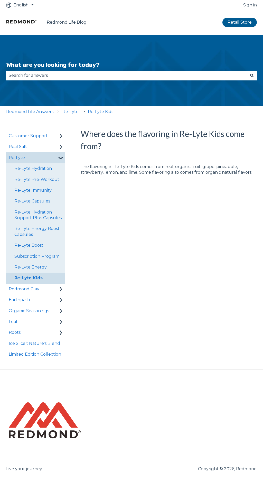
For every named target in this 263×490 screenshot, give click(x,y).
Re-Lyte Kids (100, 111)
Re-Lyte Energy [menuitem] (30, 267)
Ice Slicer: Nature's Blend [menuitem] (34, 343)
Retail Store (240, 22)
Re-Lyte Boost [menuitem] (28, 245)
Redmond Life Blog (67, 22)
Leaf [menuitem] (13, 321)
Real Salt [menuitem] (18, 146)
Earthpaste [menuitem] (20, 299)
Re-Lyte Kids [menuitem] (28, 277)
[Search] (252, 75)
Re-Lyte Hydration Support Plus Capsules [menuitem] (38, 215)
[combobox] (126, 75)
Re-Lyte (70, 111)
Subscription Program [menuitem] (37, 256)
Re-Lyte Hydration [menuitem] (33, 168)
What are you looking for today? (53, 64)
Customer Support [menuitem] (28, 135)
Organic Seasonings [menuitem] (29, 310)
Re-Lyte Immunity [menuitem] (33, 190)
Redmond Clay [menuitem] (24, 288)
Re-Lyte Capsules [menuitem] (32, 201)
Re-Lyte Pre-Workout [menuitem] (36, 179)
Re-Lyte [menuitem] (17, 157)
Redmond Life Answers (29, 111)
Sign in (250, 5)
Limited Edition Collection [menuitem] (35, 354)
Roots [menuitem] (15, 332)
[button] (61, 136)
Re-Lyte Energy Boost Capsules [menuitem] (37, 231)
